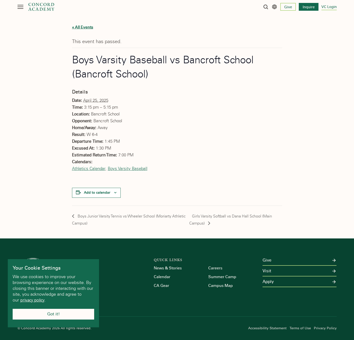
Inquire (309, 7)
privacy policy (32, 300)
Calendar (162, 276)
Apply (268, 281)
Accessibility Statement (267, 328)
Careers (215, 268)
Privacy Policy (325, 328)
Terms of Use (300, 328)
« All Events (82, 27)
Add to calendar (97, 192)
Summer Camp (222, 276)
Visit (267, 271)
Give (288, 7)
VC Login (329, 7)
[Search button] (266, 7)
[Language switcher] (274, 7)
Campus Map (220, 285)
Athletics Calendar (88, 168)
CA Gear (161, 285)
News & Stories (168, 268)
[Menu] (20, 7)
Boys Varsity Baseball (127, 168)
